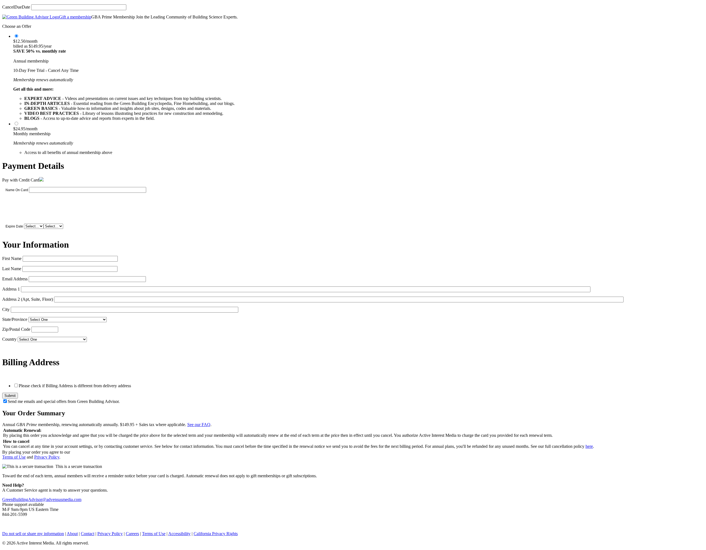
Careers (132, 533)
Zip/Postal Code (16, 329)
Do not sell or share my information (33, 533)
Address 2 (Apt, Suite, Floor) (27, 299)
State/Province (14, 319)
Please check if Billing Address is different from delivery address (75, 385)
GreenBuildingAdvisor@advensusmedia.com (41, 499)
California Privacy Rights (216, 533)
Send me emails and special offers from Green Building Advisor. (64, 401)
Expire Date (14, 226)
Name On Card (17, 190)
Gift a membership (75, 17)
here (589, 446)
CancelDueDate (16, 7)
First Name (12, 258)
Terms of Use (14, 457)
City (6, 309)
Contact (87, 533)
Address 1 (11, 289)
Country (9, 339)
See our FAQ (198, 424)
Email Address (15, 279)
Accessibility (179, 533)
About (72, 533)
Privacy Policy (46, 457)
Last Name (11, 268)
